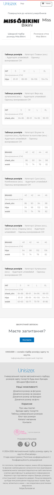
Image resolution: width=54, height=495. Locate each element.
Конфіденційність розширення (27, 460)
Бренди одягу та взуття (27, 411)
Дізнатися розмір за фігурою (27, 391)
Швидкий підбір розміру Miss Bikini (16, 35)
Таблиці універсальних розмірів (27, 414)
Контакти (27, 340)
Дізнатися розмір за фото (27, 399)
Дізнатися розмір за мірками (27, 394)
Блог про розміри (27, 416)
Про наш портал (27, 408)
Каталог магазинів (27, 419)
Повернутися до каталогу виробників (27, 13)
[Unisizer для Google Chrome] (20, 444)
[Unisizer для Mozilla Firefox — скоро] (27, 444)
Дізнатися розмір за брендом (27, 397)
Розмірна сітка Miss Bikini (41, 35)
